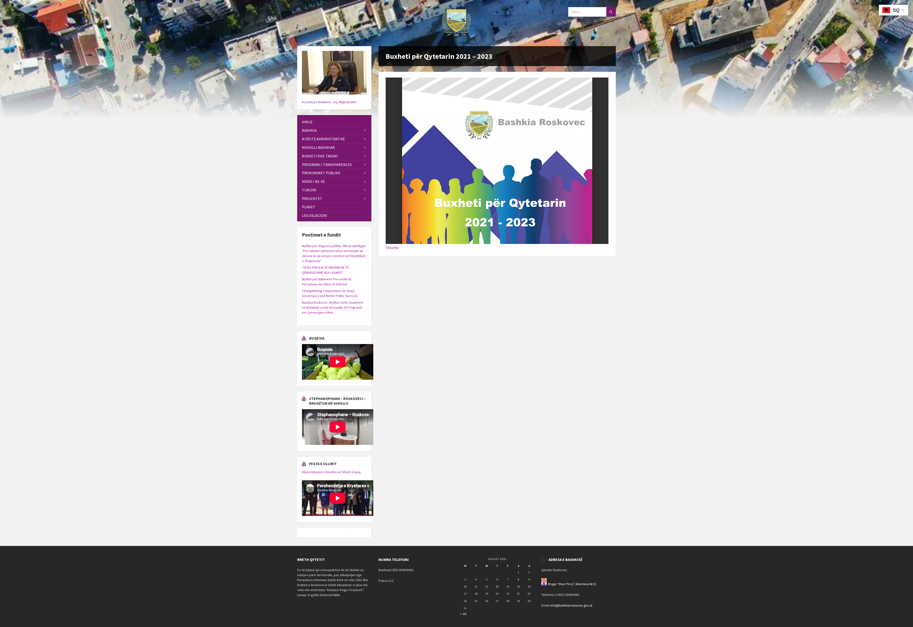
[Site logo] (456, 36)
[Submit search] (611, 12)
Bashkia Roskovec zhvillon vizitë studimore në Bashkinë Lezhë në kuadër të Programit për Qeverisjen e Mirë (332, 307)
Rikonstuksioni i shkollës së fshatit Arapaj (331, 472)
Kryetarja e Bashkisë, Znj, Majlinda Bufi (329, 102)
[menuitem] (334, 122)
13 (497, 586)
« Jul (463, 614)
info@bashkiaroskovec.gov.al (571, 605)
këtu (336, 595)
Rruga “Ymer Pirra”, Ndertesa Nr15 (572, 584)
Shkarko (392, 247)
